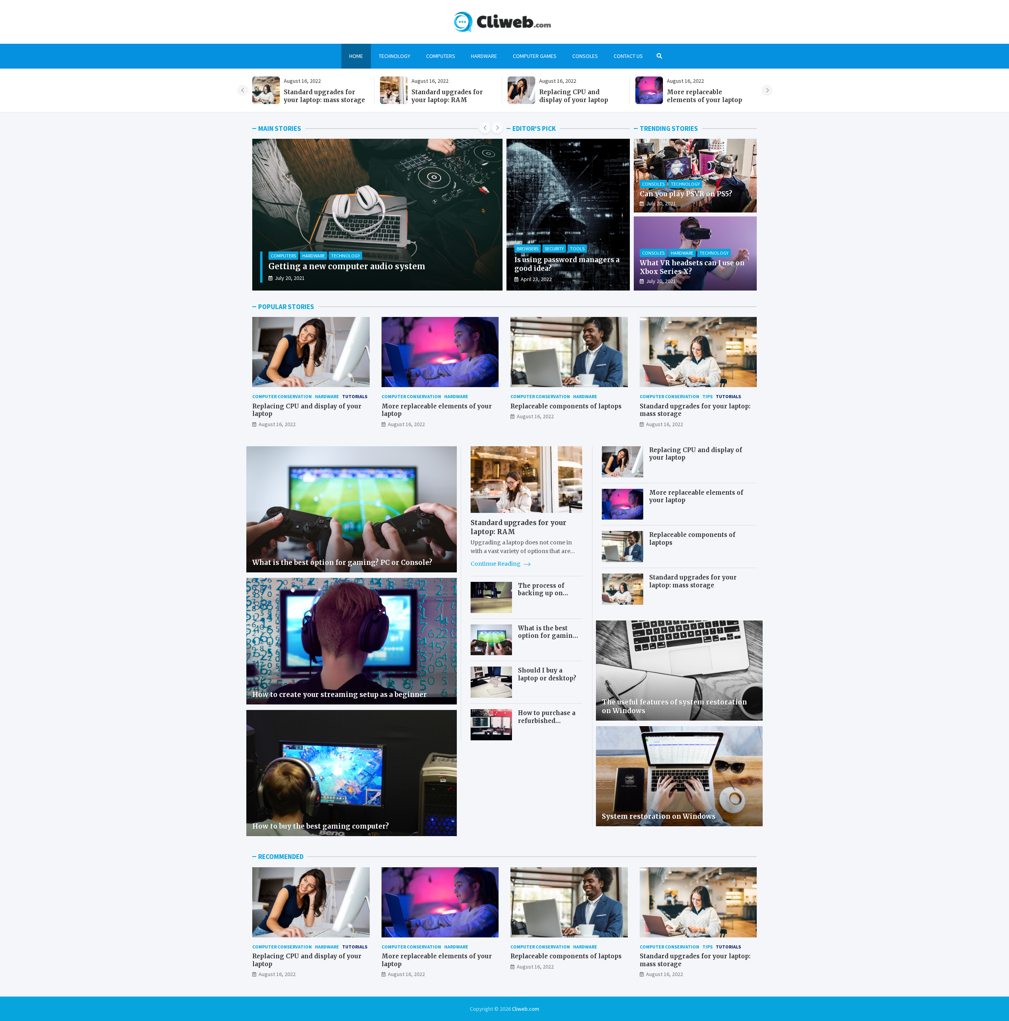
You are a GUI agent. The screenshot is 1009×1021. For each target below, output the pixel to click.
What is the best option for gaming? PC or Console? (342, 562)
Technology (394, 56)
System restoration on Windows (658, 816)
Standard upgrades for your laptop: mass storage (452, 96)
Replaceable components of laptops (566, 406)
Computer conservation (298, 256)
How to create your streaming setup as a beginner (339, 694)
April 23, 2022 (536, 279)
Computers (440, 56)
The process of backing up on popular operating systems (547, 597)
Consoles (585, 56)
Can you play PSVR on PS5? (686, 194)
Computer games (535, 56)
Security (554, 249)
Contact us (628, 56)
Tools (577, 249)
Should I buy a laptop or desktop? (547, 674)
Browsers (527, 249)
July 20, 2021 (661, 203)
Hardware (484, 56)
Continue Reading (496, 563)
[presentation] (242, 90)
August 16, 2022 (293, 277)
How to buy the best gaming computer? (320, 826)
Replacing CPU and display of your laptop (701, 96)
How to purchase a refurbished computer (546, 720)
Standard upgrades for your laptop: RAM (575, 96)
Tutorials (354, 396)
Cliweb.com (525, 1008)
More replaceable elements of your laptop (354, 266)
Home (356, 56)
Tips (707, 396)
